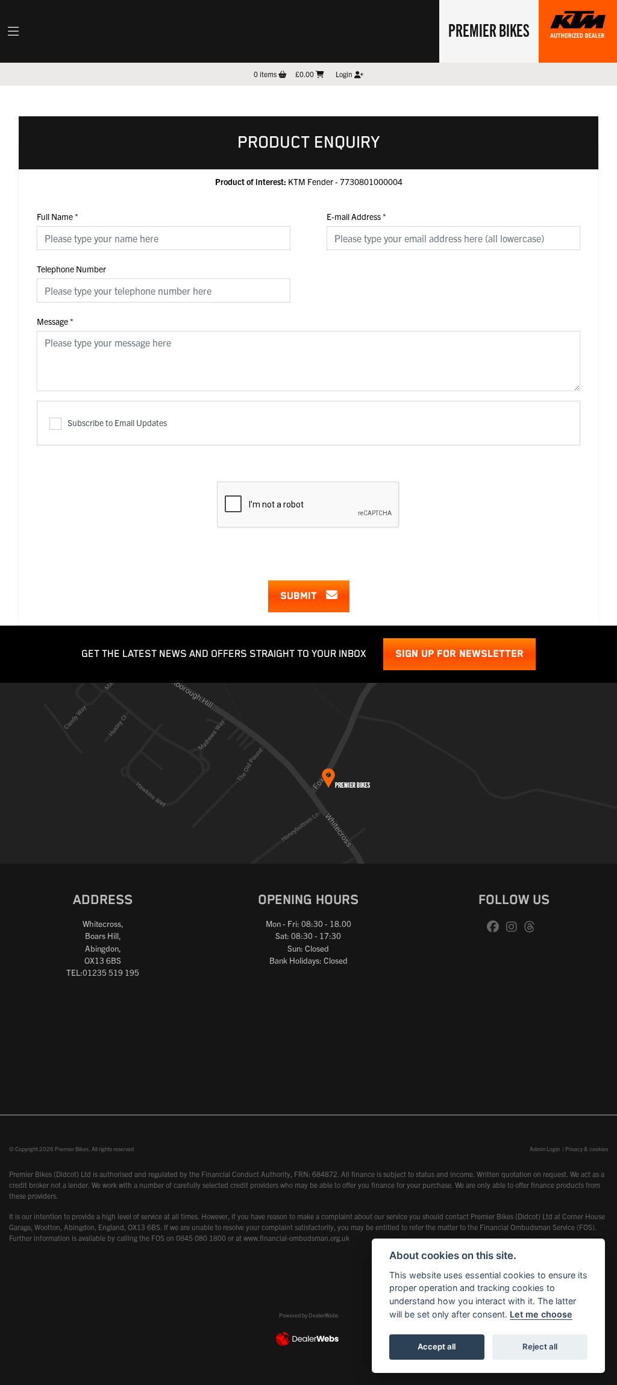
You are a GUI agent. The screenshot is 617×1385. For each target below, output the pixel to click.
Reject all (539, 1346)
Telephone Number (71, 268)
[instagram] (515, 927)
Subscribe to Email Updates (117, 422)
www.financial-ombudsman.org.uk (296, 1237)
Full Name (57, 216)
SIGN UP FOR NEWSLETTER (459, 654)
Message (55, 321)
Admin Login (545, 1148)
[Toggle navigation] (13, 31)
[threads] (533, 927)
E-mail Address (356, 216)
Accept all (437, 1346)
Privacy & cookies (586, 1148)
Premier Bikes (489, 29)
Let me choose (541, 1314)
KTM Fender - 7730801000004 (308, 181)
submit (303, 596)
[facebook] (496, 927)
